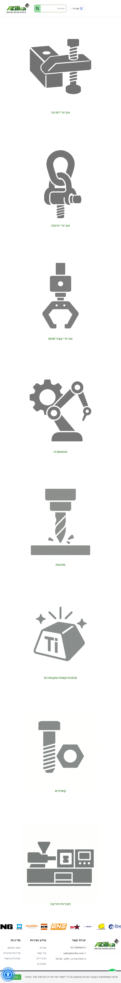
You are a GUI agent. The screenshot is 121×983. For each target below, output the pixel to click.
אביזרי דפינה (60, 113)
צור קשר (41, 953)
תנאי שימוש (14, 947)
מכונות (60, 565)
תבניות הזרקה (60, 904)
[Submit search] (37, 8)
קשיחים (60, 791)
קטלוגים (41, 964)
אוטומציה (60, 452)
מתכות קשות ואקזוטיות (60, 678)
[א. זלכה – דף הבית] (106, 945)
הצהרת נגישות (12, 958)
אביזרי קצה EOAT (60, 339)
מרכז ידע (41, 958)
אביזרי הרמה (60, 226)
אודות (43, 947)
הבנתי (15, 977)
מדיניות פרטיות (11, 953)
